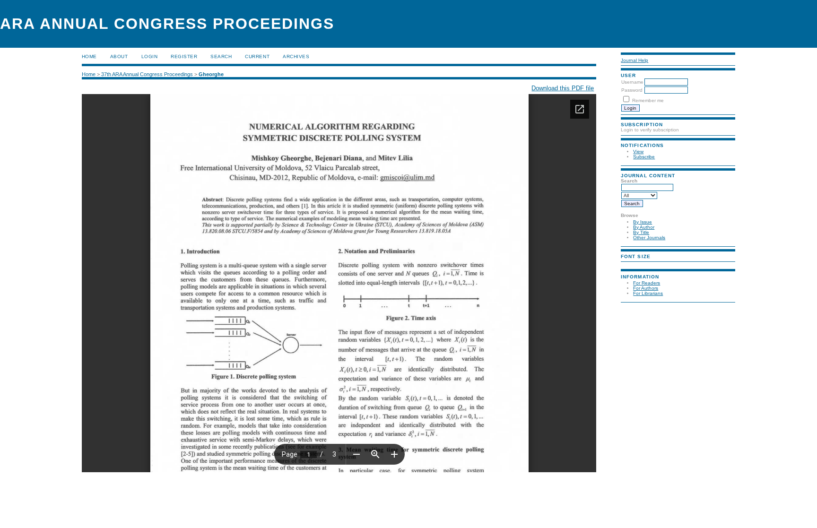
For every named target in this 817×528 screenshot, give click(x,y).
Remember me (648, 100)
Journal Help (634, 60)
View (638, 151)
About (119, 56)
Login (149, 56)
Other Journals (649, 237)
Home (89, 56)
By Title (641, 232)
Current (257, 56)
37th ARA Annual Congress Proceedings (147, 74)
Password (632, 90)
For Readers (646, 283)
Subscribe (644, 156)
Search (221, 56)
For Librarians (648, 293)
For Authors (645, 288)
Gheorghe (211, 74)
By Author (643, 227)
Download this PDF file (562, 88)
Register (184, 56)
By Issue (642, 222)
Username (632, 82)
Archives (296, 56)
